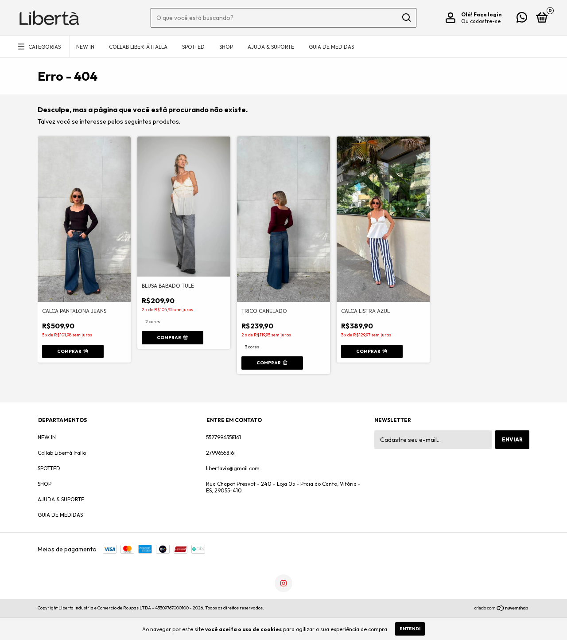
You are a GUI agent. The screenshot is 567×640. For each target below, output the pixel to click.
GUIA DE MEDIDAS (331, 46)
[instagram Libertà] (283, 583)
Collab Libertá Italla (138, 46)
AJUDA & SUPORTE (271, 46)
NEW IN (85, 46)
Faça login (487, 14)
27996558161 (221, 452)
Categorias (44, 46)
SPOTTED (193, 46)
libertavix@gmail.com (233, 468)
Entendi (410, 629)
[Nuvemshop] (501, 609)
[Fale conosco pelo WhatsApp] (522, 19)
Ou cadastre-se (481, 21)
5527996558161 (223, 437)
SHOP (226, 46)
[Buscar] (406, 18)
